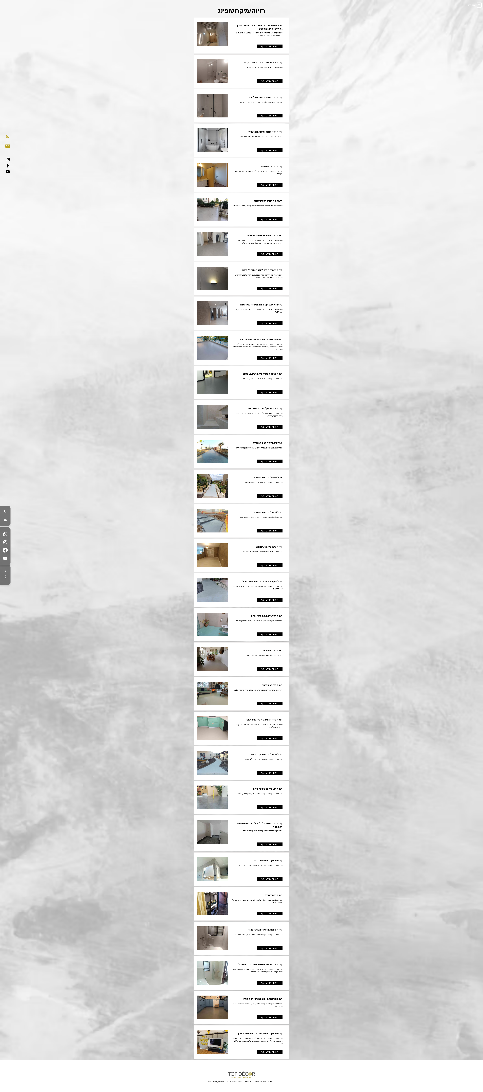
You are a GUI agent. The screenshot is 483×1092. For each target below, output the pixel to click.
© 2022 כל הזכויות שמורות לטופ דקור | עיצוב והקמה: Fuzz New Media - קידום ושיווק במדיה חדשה (241, 1081)
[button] (479, 5)
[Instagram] (7, 159)
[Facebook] (7, 165)
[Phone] (5, 511)
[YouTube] (7, 171)
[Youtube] (5, 558)
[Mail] (5, 520)
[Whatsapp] (5, 534)
